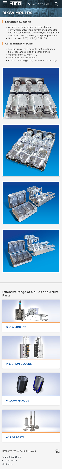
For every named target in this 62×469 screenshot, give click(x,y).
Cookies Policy (9, 460)
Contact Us (7, 464)
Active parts (15, 437)
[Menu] (5, 4)
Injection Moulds (19, 363)
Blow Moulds (16, 327)
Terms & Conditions (11, 457)
